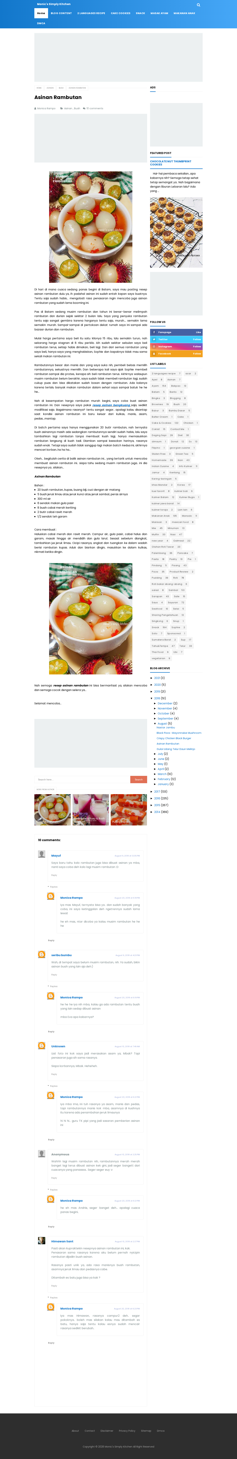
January (163, 784)
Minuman (173, 528)
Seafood (157, 608)
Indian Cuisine (160, 466)
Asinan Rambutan (47, 822)
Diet (180, 435)
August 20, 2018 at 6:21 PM (127, 1097)
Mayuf (56, 856)
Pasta (155, 559)
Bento (173, 392)
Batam (156, 392)
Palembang (159, 553)
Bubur (155, 410)
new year (157, 540)
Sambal (173, 590)
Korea (181, 485)
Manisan (157, 522)
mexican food (180, 522)
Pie (190, 559)
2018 (157, 698)
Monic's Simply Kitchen (118, 1446)
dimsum (157, 441)
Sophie (176, 627)
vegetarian (158, 658)
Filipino (156, 447)
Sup (183, 639)
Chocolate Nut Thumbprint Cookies (170, 163)
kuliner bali (181, 491)
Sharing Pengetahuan (165, 615)
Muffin (155, 534)
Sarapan (157, 596)
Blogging (175, 398)
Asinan (68, 108)
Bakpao (176, 386)
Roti (175, 577)
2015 (157, 805)
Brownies (157, 404)
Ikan (180, 460)
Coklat (156, 429)
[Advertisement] (118, 57)
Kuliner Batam (160, 497)
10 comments (95, 108)
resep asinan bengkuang (111, 405)
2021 (157, 678)
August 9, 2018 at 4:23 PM (128, 955)
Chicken (188, 423)
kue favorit (158, 491)
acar (188, 373)
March (162, 774)
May (160, 764)
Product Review (179, 571)
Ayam (155, 386)
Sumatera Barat (161, 639)
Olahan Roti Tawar (163, 546)
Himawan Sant (62, 1241)
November (165, 708)
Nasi (173, 534)
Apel (154, 379)
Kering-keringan (162, 478)
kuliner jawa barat (163, 503)
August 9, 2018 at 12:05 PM (127, 855)
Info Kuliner (185, 466)
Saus (155, 602)
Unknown (58, 1046)
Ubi (175, 652)
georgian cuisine (180, 447)
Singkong (157, 621)
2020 (157, 685)
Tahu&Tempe (160, 646)
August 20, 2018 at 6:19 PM (127, 997)
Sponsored (174, 633)
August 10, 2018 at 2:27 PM (127, 1241)
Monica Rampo (71, 898)
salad (155, 590)
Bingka (156, 398)
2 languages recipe (164, 373)
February (164, 779)
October (164, 713)
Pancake (182, 553)
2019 (157, 692)
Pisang (176, 565)
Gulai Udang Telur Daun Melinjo (176, 749)
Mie (154, 528)
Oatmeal (178, 540)
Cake (180, 416)
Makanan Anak (161, 515)
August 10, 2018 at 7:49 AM (127, 1046)
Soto (154, 633)
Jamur (156, 472)
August (162, 724)
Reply (54, 875)
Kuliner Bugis (187, 497)
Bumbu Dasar (177, 410)
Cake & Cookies (161, 423)
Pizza (155, 571)
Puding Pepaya (121, 822)
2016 (157, 798)
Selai (176, 608)
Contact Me (177, 429)
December (165, 703)
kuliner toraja (160, 509)
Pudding (157, 577)
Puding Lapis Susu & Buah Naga (89, 820)
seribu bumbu (61, 955)
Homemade (159, 460)
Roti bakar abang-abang (167, 584)
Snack (155, 627)
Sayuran (173, 602)
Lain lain (183, 509)
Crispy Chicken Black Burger (174, 738)
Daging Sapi (159, 435)
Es (190, 441)
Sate (177, 596)
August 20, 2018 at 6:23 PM (127, 1308)
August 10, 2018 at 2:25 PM (127, 1154)
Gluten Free (159, 454)
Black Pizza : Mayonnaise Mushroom (179, 733)
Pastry (173, 559)
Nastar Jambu (166, 727)
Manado (187, 515)
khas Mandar (160, 485)
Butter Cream (160, 416)
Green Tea (182, 454)
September (165, 719)
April (161, 769)
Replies (54, 886)
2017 (157, 792)
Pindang (157, 565)
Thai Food (158, 652)
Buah (77, 108)
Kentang (175, 472)
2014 (157, 812)
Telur (183, 646)
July (160, 754)
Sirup (176, 621)
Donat (174, 441)
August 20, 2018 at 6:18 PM (127, 897)
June (161, 759)
